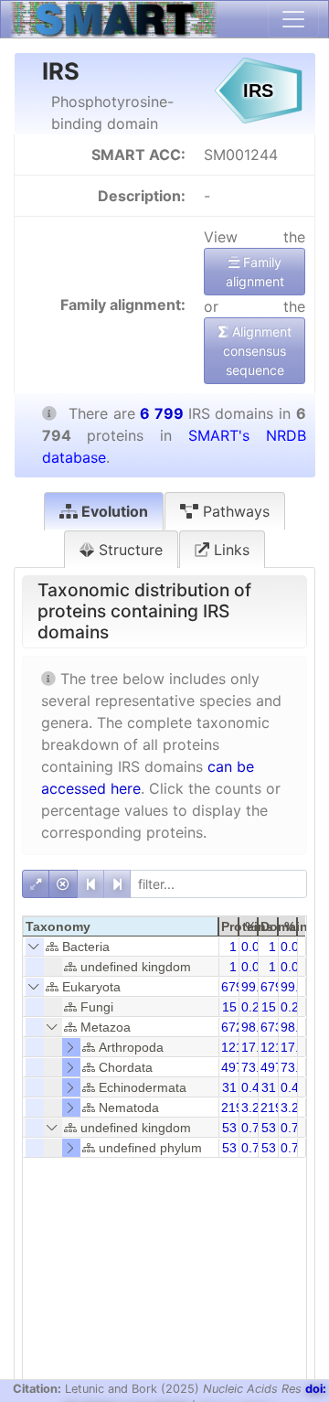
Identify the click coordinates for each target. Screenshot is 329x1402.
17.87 (257, 1047)
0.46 (254, 1087)
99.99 (257, 986)
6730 (275, 1027)
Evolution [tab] (113, 511)
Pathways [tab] (234, 511)
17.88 (297, 1047)
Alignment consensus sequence (257, 351)
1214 (235, 1047)
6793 (235, 986)
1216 (275, 1047)
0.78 (254, 1127)
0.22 (254, 1007)
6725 (235, 1027)
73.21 (257, 1067)
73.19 (297, 1067)
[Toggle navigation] (293, 19)
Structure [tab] (128, 549)
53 (229, 1127)
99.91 (297, 986)
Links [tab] (229, 549)
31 (229, 1087)
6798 (275, 986)
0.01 (254, 946)
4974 (235, 1067)
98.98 (257, 1027)
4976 (275, 1067)
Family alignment (255, 271)
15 (229, 1007)
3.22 (254, 1107)
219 (232, 1107)
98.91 (297, 1027)
